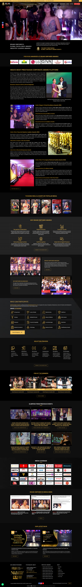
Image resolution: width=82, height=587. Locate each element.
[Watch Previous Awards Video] (18, 383)
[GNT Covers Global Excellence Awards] (32, 466)
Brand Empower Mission (51, 260)
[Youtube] (43, 583)
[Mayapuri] (58, 478)
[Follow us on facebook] (3, 23)
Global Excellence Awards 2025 (48, 568)
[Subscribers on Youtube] (3, 27)
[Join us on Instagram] (3, 25)
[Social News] (58, 483)
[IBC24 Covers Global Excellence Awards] (15, 474)
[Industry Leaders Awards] (17, 577)
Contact (71, 3)
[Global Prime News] (67, 478)
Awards (43, 3)
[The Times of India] (58, 466)
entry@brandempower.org (32, 572)
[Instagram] (25, 206)
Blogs (59, 568)
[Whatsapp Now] (2, 584)
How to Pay (60, 576)
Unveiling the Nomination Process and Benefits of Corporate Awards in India (24, 549)
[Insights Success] (32, 483)
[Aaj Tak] (15, 483)
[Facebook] (39, 583)
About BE (39, 3)
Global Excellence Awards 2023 (48, 576)
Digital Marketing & (45, 585)
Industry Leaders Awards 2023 (48, 573)
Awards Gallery (55, 3)
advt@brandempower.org (32, 577)
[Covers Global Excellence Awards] (67, 465)
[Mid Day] (41, 466)
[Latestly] (50, 474)
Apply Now (49, 3)
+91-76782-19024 (31, 571)
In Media (67, 3)
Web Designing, (39, 585)
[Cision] (23, 483)
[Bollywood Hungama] (50, 478)
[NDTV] (15, 470)
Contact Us (60, 570)
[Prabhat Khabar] (41, 478)
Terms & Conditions (61, 573)
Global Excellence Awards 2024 (48, 571)
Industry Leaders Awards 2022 (48, 578)
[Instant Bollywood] (41, 483)
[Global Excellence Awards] (17, 568)
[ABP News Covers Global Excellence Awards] (23, 466)
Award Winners (62, 3)
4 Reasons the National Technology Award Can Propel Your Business (55, 549)
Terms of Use (60, 571)
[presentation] (10, 385)
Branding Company (52, 585)
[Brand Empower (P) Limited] (6, 4)
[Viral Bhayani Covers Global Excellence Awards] (23, 474)
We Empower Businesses (20, 281)
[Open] (45, 3)
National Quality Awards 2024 (47, 570)
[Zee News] (50, 466)
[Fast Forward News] (50, 483)
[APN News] (58, 474)
